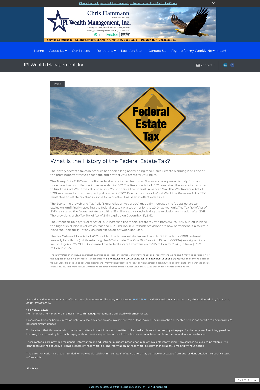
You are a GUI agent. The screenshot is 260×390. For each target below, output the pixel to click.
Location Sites (132, 51)
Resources (105, 51)
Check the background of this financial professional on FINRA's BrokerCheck (128, 3)
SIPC (145, 299)
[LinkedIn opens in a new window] (225, 66)
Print (57, 83)
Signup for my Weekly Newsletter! (198, 51)
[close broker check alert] (213, 3)
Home (39, 51)
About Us (56, 51)
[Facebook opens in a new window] (232, 66)
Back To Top (245, 380)
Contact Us (157, 51)
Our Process (81, 51)
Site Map (32, 368)
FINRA (136, 299)
